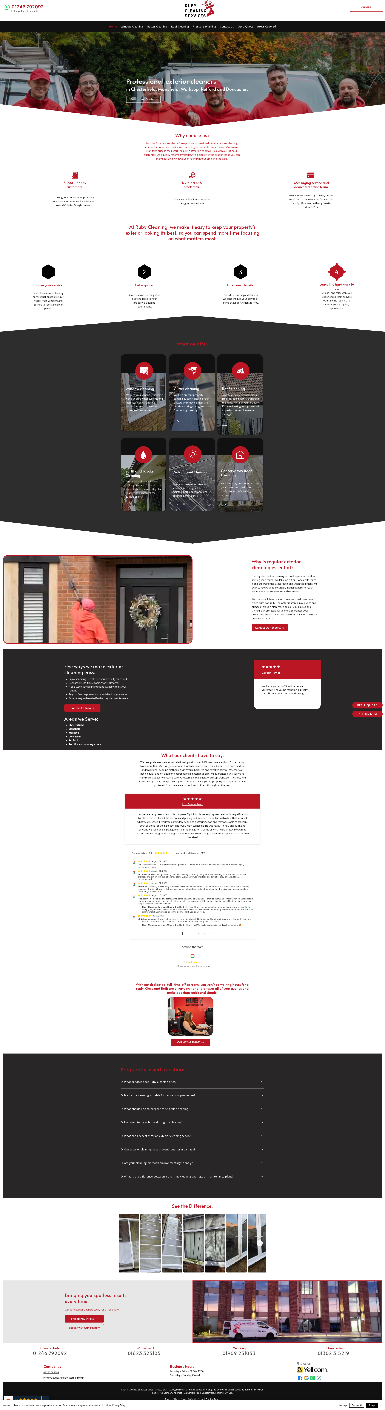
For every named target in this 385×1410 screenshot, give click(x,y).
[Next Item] (260, 1243)
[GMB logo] (306, 1378)
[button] (204, 26)
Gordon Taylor (271, 672)
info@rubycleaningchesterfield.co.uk (63, 1377)
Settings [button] (343, 1405)
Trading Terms (213, 1399)
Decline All (357, 1405)
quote (135, 298)
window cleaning (275, 576)
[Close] (381, 1405)
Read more (268, 697)
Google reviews (82, 205)
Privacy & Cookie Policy (191, 1399)
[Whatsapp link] (7, 7)
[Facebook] (300, 1378)
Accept (372, 1405)
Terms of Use (171, 1399)
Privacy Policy (118, 1405)
